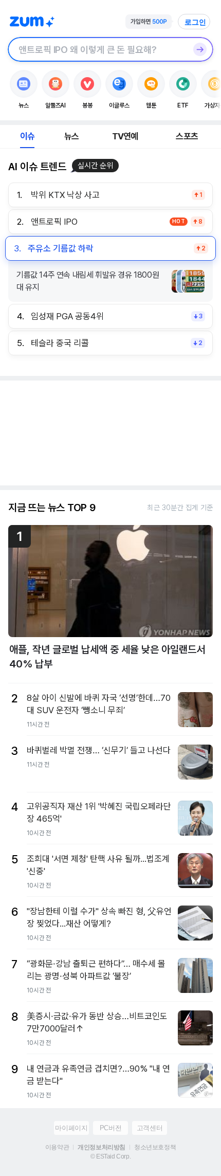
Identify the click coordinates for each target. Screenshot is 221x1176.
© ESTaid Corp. (110, 1156)
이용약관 (57, 1147)
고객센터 (149, 1128)
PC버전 (110, 1128)
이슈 (27, 136)
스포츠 (187, 136)
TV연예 (125, 136)
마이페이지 (71, 1128)
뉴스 (71, 136)
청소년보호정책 (155, 1147)
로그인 (195, 22)
